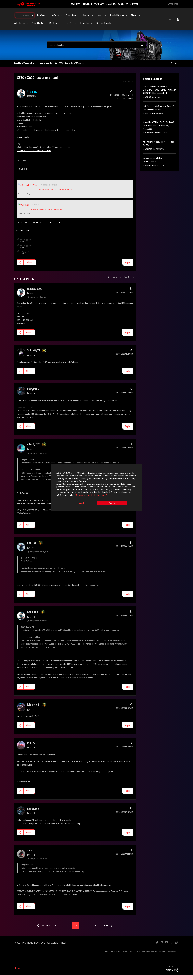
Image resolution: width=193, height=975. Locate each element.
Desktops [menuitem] (86, 15)
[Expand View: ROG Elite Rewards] (113, 23)
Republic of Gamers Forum (25, 63)
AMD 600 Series (61, 63)
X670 (49, 223)
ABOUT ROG (20, 943)
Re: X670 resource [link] (78, 63)
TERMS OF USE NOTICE (112, 951)
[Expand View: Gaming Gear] (75, 23)
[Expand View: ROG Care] (46, 15)
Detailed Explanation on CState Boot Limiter (34, 150)
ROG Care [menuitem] (41, 15)
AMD (26, 223)
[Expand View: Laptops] (105, 15)
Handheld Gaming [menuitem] (117, 15)
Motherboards (46, 63)
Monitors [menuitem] (53, 23)
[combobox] (96, 44)
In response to (38, 297)
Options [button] (174, 63)
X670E (57, 223)
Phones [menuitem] (134, 15)
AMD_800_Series (150, 97)
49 (84, 925)
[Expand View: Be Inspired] (32, 15)
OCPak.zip (35, 204)
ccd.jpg (23, 251)
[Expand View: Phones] (139, 15)
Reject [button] (81, 503)
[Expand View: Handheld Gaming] (126, 15)
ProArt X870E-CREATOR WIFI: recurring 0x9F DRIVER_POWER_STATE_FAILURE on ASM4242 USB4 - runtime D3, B (159, 89)
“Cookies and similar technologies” (91, 495)
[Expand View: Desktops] (92, 15)
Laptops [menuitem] (100, 15)
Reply (127, 262)
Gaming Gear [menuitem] (68, 23)
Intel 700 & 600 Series (152, 133)
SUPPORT (134, 4)
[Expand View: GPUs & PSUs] (44, 23)
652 (97, 925)
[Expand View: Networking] (91, 23)
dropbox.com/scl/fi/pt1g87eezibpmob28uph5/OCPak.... (56, 190)
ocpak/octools (23, 137)
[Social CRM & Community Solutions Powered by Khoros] (172, 969)
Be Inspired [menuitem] (25, 15)
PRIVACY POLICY (129, 951)
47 (67, 925)
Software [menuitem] (55, 15)
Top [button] (18, 968)
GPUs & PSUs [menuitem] (37, 23)
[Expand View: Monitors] (58, 23)
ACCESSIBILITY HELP (56, 943)
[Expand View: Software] (61, 15)
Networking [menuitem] (84, 23)
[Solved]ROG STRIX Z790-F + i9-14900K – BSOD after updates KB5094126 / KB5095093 (159, 125)
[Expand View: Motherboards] (27, 23)
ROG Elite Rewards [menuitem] (103, 23)
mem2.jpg (24, 245)
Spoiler (24, 168)
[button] (20, 262)
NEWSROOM (39, 943)
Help (169, 19)
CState (27, 231)
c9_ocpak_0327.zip (48, 185)
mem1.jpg (24, 239)
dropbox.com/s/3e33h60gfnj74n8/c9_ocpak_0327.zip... (48, 209)
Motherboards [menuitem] (19, 23)
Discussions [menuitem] (71, 15)
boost (21, 231)
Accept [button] (112, 503)
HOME (30, 943)
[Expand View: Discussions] (78, 15)
